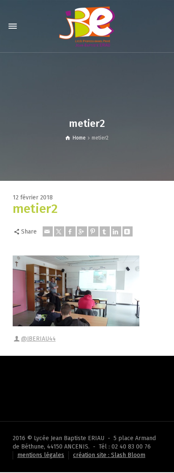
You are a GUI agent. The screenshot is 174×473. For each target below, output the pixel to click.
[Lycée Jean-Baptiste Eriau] (87, 26)
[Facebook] (70, 231)
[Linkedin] (116, 231)
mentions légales (40, 455)
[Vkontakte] (127, 231)
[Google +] (82, 231)
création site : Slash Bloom (109, 455)
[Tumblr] (105, 231)
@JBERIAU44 (38, 338)
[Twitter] (59, 231)
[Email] (48, 231)
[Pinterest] (93, 231)
